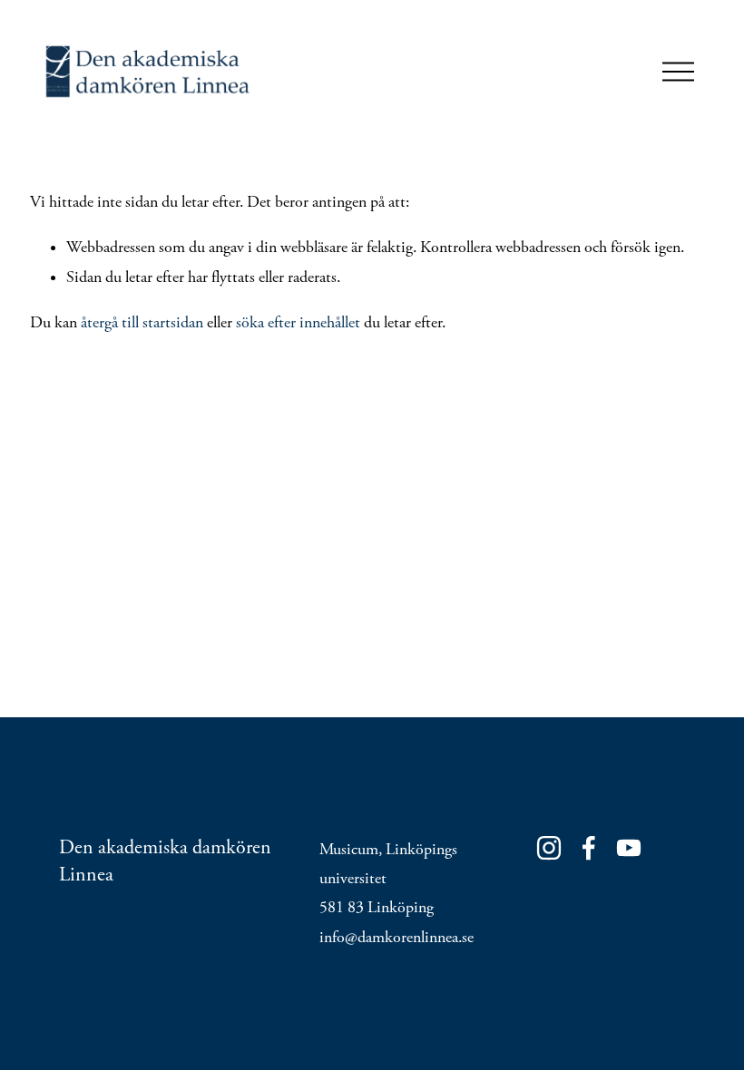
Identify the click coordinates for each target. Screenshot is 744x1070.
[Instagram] (549, 848)
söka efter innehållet (298, 323)
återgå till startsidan (142, 323)
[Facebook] (589, 848)
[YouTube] (628, 848)
